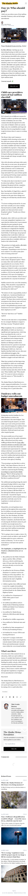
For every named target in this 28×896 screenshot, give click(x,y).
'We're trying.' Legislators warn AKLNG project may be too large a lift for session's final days (13, 855)
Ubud (25, 893)
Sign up (14, 890)
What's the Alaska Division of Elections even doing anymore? (12, 784)
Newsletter (5, 691)
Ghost (21, 893)
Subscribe (14, 749)
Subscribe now (14, 86)
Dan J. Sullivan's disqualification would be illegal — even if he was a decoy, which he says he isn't (13, 819)
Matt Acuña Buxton (6, 24)
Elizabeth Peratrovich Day (13, 46)
